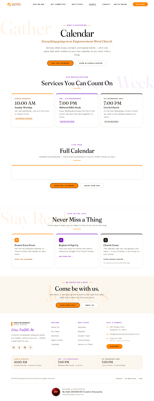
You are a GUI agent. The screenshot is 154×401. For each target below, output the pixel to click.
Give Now (114, 346)
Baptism (81, 331)
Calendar (55, 344)
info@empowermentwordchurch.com (124, 334)
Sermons (55, 336)
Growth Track (84, 336)
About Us (55, 327)
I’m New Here (130, 378)
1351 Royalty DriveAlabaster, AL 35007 (118, 328)
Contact (106, 4)
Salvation (82, 327)
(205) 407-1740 (119, 339)
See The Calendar (60, 63)
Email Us (89, 305)
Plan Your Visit (68, 305)
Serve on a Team (85, 344)
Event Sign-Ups (92, 186)
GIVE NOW (140, 4)
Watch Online (120, 4)
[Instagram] (25, 347)
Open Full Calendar (64, 186)
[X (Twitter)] (30, 347)
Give (141, 378)
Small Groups (84, 340)
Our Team (55, 331)
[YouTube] (13, 347)
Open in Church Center (91, 63)
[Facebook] (19, 347)
